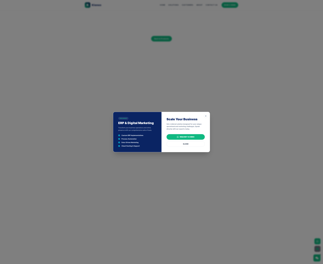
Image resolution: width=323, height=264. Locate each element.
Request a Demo (187, 137)
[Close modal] (206, 116)
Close (186, 144)
